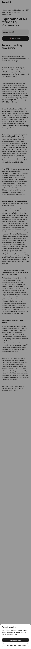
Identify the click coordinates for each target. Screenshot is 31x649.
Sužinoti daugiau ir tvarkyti (9, 634)
